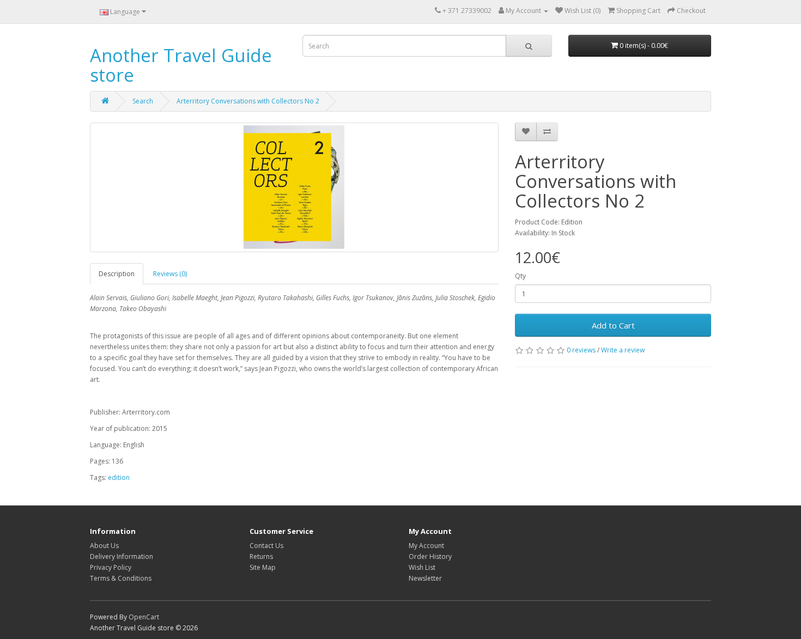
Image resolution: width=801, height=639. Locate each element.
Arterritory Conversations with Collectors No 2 (248, 101)
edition (119, 477)
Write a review (623, 350)
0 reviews (581, 350)
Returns (261, 556)
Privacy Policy (110, 567)
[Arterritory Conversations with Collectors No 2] (294, 187)
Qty (520, 276)
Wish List (422, 567)
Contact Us (266, 545)
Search (142, 101)
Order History (430, 556)
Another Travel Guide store (181, 65)
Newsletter (425, 578)
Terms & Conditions (120, 578)
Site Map (263, 567)
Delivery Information (121, 556)
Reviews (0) (170, 273)
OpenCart (144, 617)
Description (117, 273)
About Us (104, 545)
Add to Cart (613, 325)
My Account (426, 545)
